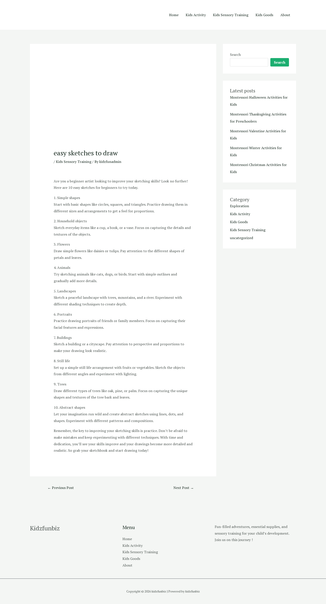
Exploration (239, 205)
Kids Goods (264, 14)
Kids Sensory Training (230, 14)
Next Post (183, 487)
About (285, 14)
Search (235, 54)
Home (174, 14)
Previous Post (60, 487)
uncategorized (241, 237)
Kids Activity (196, 14)
